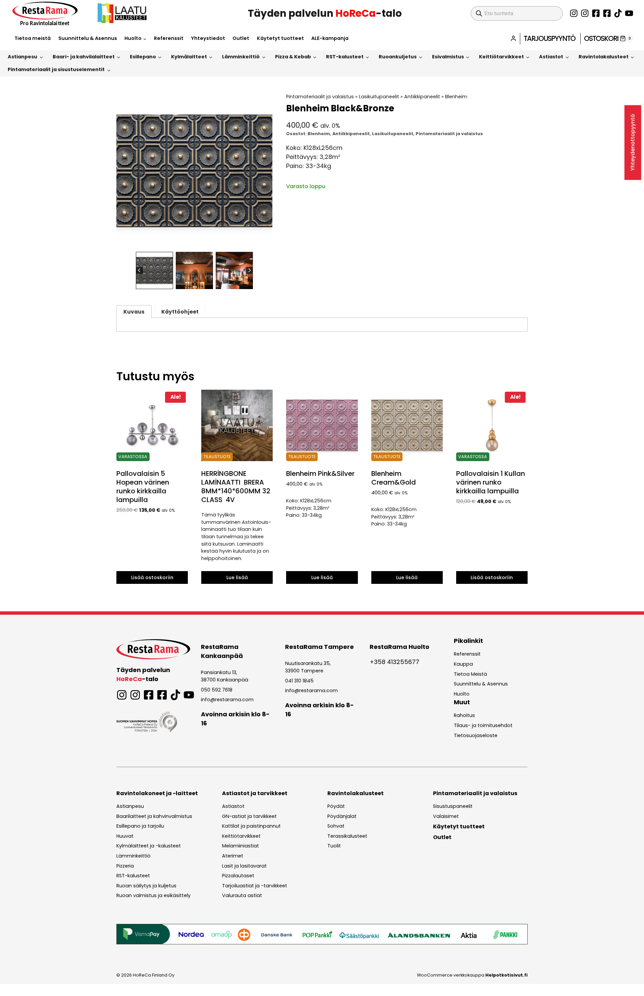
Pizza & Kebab (293, 56)
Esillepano (143, 56)
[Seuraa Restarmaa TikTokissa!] (618, 13)
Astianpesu (22, 56)
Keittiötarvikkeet (501, 56)
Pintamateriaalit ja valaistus (320, 96)
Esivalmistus (448, 56)
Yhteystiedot (208, 38)
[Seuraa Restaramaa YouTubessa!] (629, 13)
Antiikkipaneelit (422, 96)
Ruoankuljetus (398, 56)
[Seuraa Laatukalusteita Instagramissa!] (585, 13)
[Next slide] (249, 270)
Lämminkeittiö (241, 56)
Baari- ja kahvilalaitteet (84, 56)
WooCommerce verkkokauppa (472, 975)
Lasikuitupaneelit (379, 96)
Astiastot (551, 56)
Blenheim (456, 96)
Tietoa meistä (32, 38)
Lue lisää (237, 577)
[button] (154, 270)
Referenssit (168, 38)
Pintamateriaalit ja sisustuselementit (56, 69)
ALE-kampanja (329, 38)
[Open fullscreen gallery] (265, 242)
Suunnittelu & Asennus (87, 38)
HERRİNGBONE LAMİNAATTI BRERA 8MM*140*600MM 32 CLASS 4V (235, 486)
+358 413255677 (394, 662)
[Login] (513, 38)
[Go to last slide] (139, 270)
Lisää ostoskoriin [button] (152, 577)
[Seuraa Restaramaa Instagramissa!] (574, 13)
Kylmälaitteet (189, 56)
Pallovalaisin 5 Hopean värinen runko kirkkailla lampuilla (142, 486)
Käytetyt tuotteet (280, 38)
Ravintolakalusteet (604, 56)
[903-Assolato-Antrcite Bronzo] (194, 171)
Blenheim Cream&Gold (393, 478)
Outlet (240, 38)
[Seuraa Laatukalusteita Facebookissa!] (607, 13)
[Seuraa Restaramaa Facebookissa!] (596, 13)
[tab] (189, 242)
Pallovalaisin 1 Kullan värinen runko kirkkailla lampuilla (490, 482)
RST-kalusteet (345, 56)
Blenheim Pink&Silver (320, 473)
